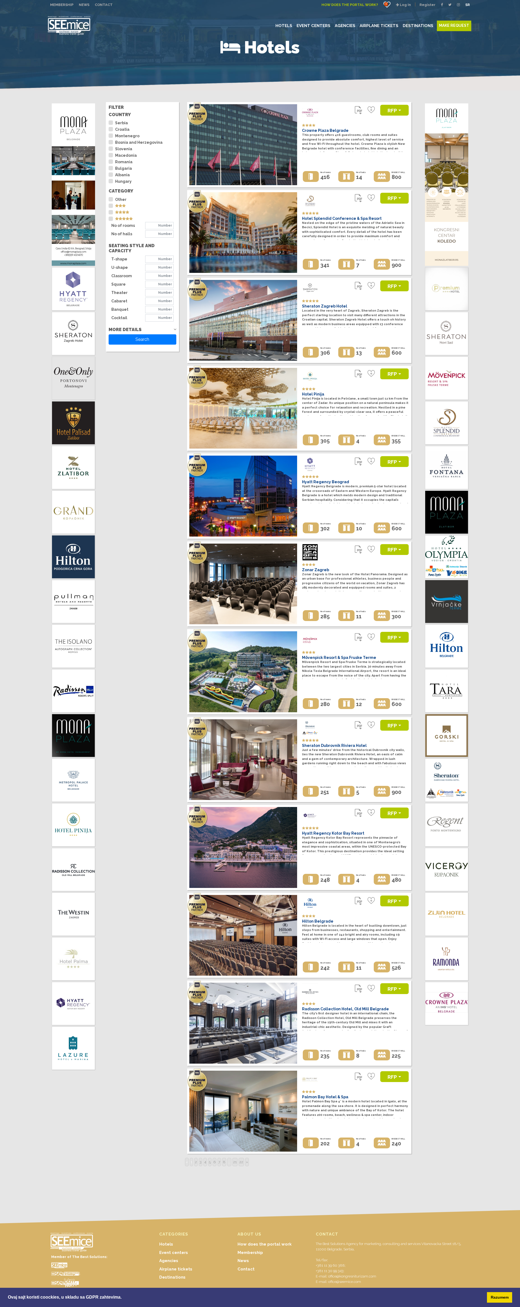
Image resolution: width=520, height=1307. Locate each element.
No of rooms (123, 225)
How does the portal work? (349, 5)
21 (235, 1162)
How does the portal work (265, 1244)
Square (118, 284)
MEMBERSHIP (61, 5)
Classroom (121, 276)
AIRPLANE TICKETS (379, 25)
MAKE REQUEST (454, 25)
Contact (246, 1269)
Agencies (168, 1260)
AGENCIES (345, 25)
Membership (250, 1252)
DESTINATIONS (418, 25)
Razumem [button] (500, 1297)
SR (467, 5)
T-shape (119, 259)
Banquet (119, 309)
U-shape (119, 267)
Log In (405, 5)
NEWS (84, 5)
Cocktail (119, 318)
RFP (392, 110)
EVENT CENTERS (313, 25)
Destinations (172, 1277)
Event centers (173, 1252)
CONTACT (104, 5)
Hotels (166, 1244)
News (243, 1260)
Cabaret (119, 301)
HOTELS (283, 25)
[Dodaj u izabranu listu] (371, 110)
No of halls (121, 234)
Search (142, 339)
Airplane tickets (175, 1269)
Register (427, 5)
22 (241, 1162)
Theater (119, 292)
